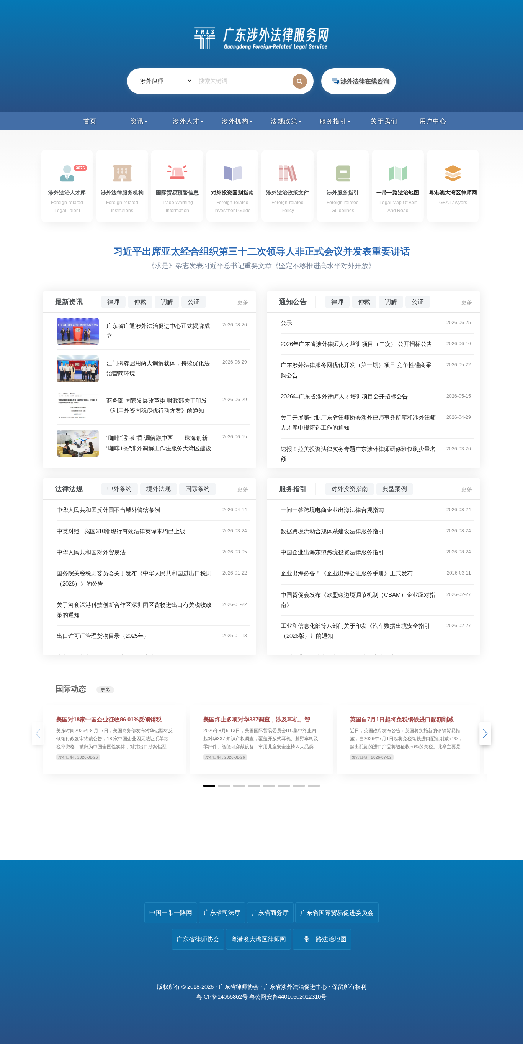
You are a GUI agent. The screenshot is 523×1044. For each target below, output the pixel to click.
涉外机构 (235, 121)
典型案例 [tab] (394, 489)
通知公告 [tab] (293, 302)
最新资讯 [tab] (69, 302)
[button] (485, 733)
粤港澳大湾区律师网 (258, 939)
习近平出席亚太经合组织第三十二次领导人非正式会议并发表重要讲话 (261, 251)
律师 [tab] (113, 301)
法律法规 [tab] (69, 489)
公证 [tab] (194, 301)
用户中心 (433, 121)
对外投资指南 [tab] (349, 489)
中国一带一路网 (170, 912)
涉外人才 (186, 121)
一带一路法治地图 (321, 939)
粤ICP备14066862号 (222, 996)
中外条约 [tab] (119, 489)
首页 (90, 121)
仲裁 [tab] (140, 301)
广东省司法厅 (222, 912)
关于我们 (384, 121)
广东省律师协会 (198, 939)
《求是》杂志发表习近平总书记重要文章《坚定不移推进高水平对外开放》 (261, 266)
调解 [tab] (167, 301)
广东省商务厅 (270, 912)
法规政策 (284, 121)
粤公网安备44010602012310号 (288, 996)
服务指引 (333, 121)
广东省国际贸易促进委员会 (337, 912)
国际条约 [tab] (197, 489)
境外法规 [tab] (158, 489)
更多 (242, 302)
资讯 (137, 121)
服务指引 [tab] (293, 489)
